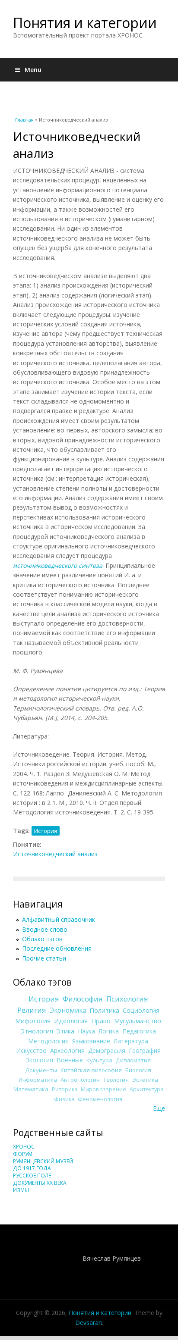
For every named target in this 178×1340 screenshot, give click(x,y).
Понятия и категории (85, 22)
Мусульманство (137, 1020)
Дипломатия (133, 1060)
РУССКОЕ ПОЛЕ (32, 1175)
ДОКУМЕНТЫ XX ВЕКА (40, 1183)
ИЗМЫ (21, 1190)
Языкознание (91, 1041)
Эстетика (145, 1079)
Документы (41, 1070)
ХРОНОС (24, 1146)
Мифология (33, 1020)
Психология (127, 999)
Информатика (38, 1079)
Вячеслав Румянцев (112, 1258)
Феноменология (100, 1099)
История (45, 831)
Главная (24, 119)
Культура (99, 1060)
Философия (83, 999)
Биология (138, 1070)
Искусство (31, 1050)
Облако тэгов (42, 939)
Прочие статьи (44, 958)
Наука (86, 1031)
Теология (116, 1079)
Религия (31, 1010)
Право (101, 1020)
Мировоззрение (103, 1089)
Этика (65, 1031)
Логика (109, 1031)
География (145, 1050)
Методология (48, 1041)
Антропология (80, 1079)
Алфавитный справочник (58, 919)
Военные (70, 1060)
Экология (39, 1060)
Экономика (68, 1010)
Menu (33, 70)
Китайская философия (91, 1070)
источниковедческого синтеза (57, 565)
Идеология (71, 1020)
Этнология (37, 1031)
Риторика (64, 1089)
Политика (104, 1010)
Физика (64, 1099)
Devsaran (88, 1322)
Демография (106, 1050)
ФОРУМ (22, 1154)
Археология (67, 1050)
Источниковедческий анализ (55, 854)
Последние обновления (57, 948)
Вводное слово (44, 929)
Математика (30, 1089)
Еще (159, 1108)
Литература (131, 1041)
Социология (141, 1010)
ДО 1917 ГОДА (32, 1168)
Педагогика (139, 1031)
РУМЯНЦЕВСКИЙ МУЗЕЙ (43, 1161)
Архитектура (146, 1089)
